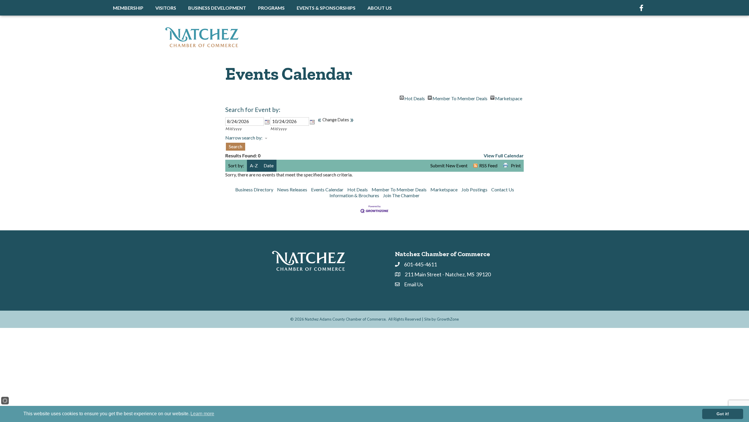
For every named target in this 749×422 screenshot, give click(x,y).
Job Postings (474, 189)
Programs (271, 8)
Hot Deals (414, 98)
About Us (379, 8)
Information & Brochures (354, 195)
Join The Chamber (401, 195)
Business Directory (254, 189)
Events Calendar (327, 189)
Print (516, 165)
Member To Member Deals (459, 98)
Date (269, 165)
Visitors (165, 8)
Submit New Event (449, 165)
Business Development (217, 8)
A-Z (254, 165)
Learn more (202, 413)
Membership (128, 8)
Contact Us (502, 189)
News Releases (292, 189)
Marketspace (508, 98)
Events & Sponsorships (326, 8)
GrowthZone (448, 319)
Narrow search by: (243, 137)
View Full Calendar (504, 155)
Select (267, 122)
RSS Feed (488, 165)
